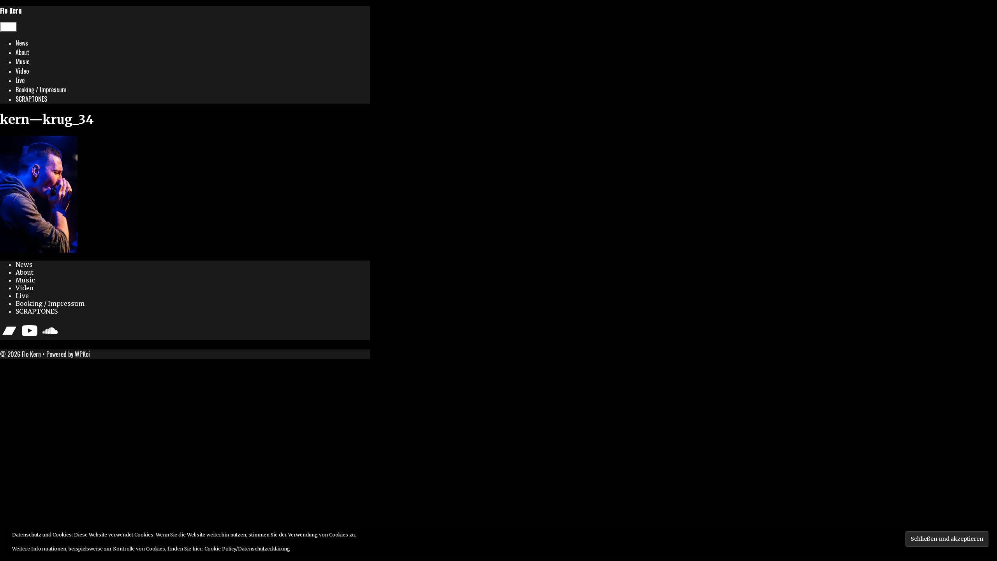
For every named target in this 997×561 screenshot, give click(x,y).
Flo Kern (11, 11)
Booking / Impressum (41, 89)
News (22, 43)
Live (20, 80)
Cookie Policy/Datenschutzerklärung (247, 549)
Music (23, 61)
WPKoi (82, 354)
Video (22, 71)
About (22, 52)
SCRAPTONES (31, 99)
